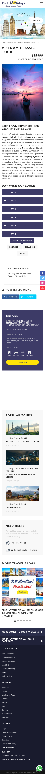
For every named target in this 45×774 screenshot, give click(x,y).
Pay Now (5, 717)
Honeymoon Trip (13, 325)
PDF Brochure (7, 713)
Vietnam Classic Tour (31, 43)
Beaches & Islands (24, 321)
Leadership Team (8, 695)
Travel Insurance (8, 657)
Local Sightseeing (8, 668)
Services (5, 698)
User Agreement (8, 747)
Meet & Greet (7, 665)
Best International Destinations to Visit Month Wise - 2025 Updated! (22, 613)
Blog (3, 706)
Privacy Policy (7, 736)
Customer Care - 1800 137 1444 (13, 755)
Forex (4, 672)
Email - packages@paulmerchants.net (16, 759)
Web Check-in (7, 676)
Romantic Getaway (30, 325)
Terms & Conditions (9, 732)
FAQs (4, 728)
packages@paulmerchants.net (25, 550)
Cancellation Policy (9, 743)
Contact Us (6, 691)
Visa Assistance (8, 653)
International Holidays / (16, 43)
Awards (5, 702)
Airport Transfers (8, 661)
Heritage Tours (25, 323)
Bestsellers (11, 323)
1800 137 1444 (19, 543)
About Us (5, 687)
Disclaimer (6, 740)
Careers (5, 710)
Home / (5, 43)
